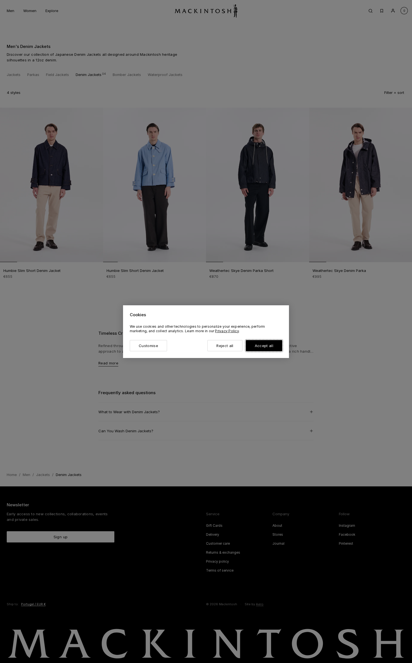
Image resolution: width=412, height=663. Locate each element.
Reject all (224, 345)
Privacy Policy (227, 331)
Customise (148, 345)
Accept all (264, 345)
